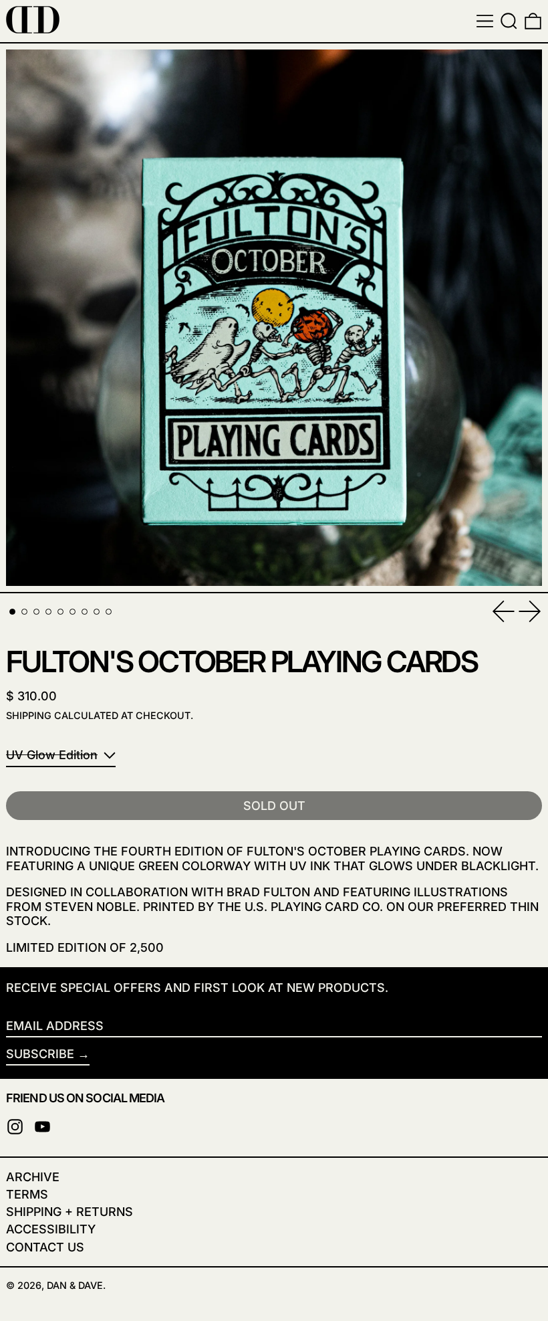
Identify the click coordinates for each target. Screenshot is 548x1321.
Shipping (28, 715)
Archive (32, 1177)
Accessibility (51, 1229)
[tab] (12, 612)
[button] (509, 21)
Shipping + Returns (69, 1212)
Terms (27, 1194)
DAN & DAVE (75, 1285)
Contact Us (45, 1247)
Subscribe (40, 1054)
